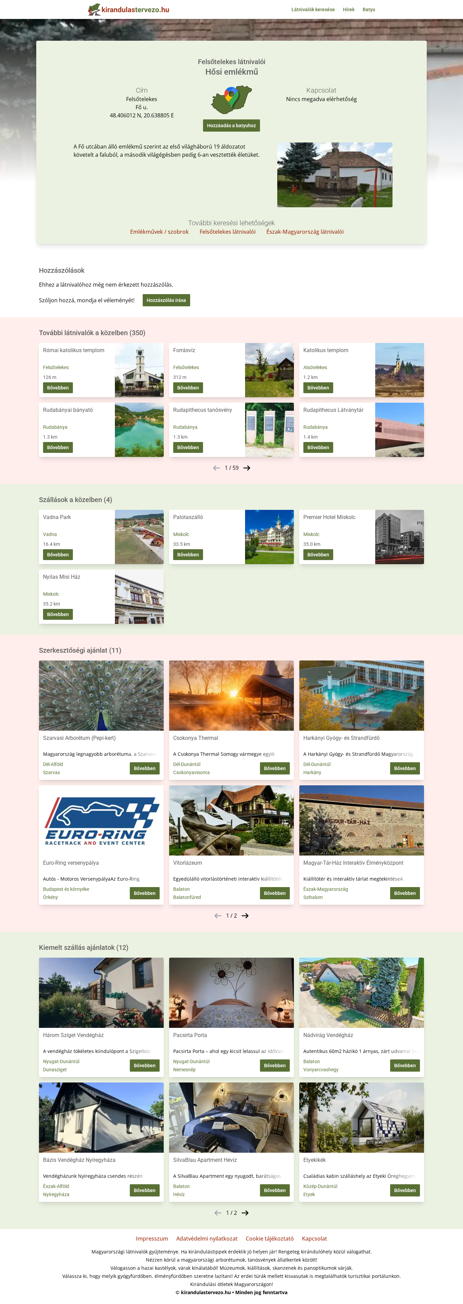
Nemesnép (184, 1069)
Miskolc (181, 534)
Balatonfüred (187, 897)
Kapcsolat (314, 1238)
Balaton (181, 889)
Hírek (349, 9)
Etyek (309, 1194)
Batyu (369, 9)
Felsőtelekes (56, 367)
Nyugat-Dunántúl (61, 1061)
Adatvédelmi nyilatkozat (207, 1238)
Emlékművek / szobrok (159, 231)
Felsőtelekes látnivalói (228, 231)
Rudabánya (55, 427)
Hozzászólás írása (166, 300)
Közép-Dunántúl (320, 1186)
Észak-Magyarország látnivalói (305, 231)
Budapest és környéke (66, 889)
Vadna (50, 534)
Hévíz (179, 1194)
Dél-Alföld (53, 764)
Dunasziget (55, 1069)
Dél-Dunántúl (186, 764)
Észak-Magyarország (325, 889)
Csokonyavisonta (191, 772)
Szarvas (51, 772)
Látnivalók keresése (313, 9)
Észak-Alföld (56, 1186)
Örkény (50, 897)
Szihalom (313, 897)
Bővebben (58, 387)
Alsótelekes (315, 367)
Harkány (312, 772)
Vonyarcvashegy (321, 1069)
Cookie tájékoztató (270, 1238)
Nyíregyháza (56, 1194)
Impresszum (152, 1238)
